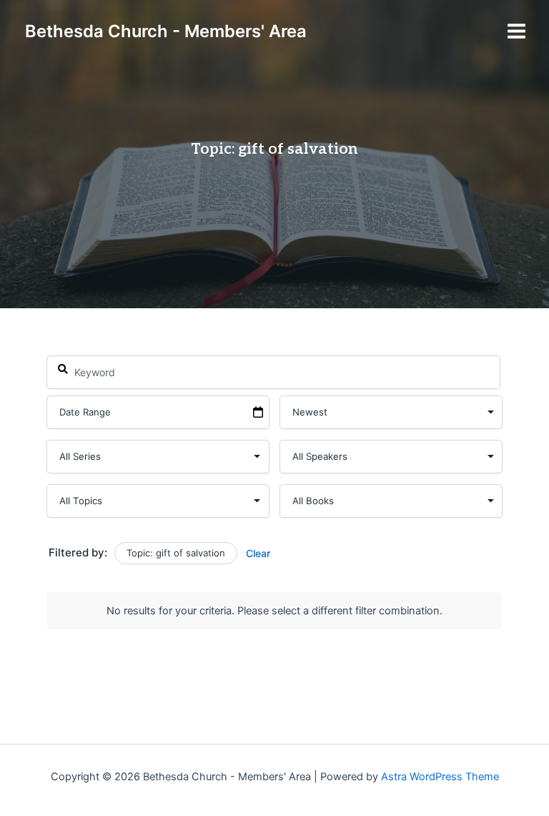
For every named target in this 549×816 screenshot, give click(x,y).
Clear (258, 553)
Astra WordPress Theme (440, 776)
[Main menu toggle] (516, 31)
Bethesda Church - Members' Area (166, 31)
